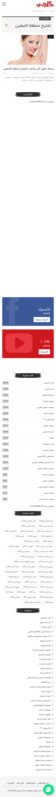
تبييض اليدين (46, 566)
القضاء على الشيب (44, 546)
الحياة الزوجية (45, 645)
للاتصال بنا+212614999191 (41, 101)
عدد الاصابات (46, 592)
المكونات (14, 546)
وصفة (48, 602)
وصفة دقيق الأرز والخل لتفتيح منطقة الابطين (28, 68)
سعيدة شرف (14, 582)
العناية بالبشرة (48, 401)
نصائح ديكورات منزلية (42, 755)
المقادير (28, 546)
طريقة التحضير (12, 587)
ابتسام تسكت (46, 526)
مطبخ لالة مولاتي (44, 737)
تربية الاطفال (46, 682)
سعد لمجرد (30, 582)
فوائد (21, 592)
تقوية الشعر (12, 566)
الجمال (51, 36)
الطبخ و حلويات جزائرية (42, 650)
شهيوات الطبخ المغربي (45, 407)
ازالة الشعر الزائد (45, 531)
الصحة (51, 438)
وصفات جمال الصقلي (43, 760)
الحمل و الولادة (45, 640)
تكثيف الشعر (27, 571)
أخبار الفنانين (46, 521)
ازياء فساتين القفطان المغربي (43, 462)
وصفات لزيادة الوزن (46, 499)
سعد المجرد (46, 582)
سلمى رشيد (46, 587)
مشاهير (15, 597)
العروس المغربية (44, 654)
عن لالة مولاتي (43, 783)
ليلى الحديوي (30, 597)
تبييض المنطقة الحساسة (24, 561)
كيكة (9, 592)
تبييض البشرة (27, 556)
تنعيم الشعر (46, 577)
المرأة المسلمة (45, 673)
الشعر (19, 536)
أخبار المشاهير (48, 431)
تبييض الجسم (46, 561)
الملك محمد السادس (43, 551)
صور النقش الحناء (44, 719)
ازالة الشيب (27, 531)
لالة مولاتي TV (48, 419)
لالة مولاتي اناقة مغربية (46, 456)
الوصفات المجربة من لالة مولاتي (39, 677)
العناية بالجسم (48, 450)
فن (32, 592)
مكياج (48, 742)
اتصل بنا (10, 783)
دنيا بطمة (14, 577)
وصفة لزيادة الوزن (32, 602)
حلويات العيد (49, 493)
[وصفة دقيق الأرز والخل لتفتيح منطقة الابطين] (28, 50)
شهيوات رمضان (48, 480)
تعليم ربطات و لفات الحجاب (40, 686)
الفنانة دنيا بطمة (31, 541)
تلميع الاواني (11, 571)
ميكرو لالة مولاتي (48, 395)
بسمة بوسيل (23, 551)
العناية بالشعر (48, 413)
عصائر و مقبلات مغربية (46, 468)
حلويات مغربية (48, 425)
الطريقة (48, 541)
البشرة (32, 536)
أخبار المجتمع (49, 382)
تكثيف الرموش (45, 571)
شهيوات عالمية (48, 474)
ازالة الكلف (47, 536)
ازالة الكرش (10, 531)
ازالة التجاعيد (28, 526)
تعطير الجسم (28, 566)
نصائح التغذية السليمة (42, 751)
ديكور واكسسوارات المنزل (41, 700)
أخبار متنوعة (49, 389)
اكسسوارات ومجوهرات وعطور (39, 636)
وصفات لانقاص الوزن (46, 486)
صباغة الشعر (29, 587)
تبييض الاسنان (45, 556)
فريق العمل (30, 783)
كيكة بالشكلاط (46, 597)
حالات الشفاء (29, 577)
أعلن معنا (20, 783)
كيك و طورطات (48, 444)
